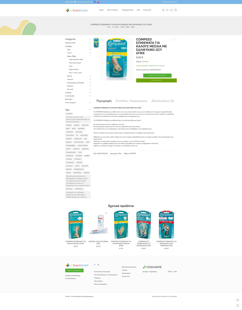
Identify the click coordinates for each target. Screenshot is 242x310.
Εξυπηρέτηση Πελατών (129, 267)
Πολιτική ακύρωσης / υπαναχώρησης (105, 274)
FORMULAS (78, 138)
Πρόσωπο (70, 86)
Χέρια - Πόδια (125, 27)
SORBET (87, 155)
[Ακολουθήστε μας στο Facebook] (95, 264)
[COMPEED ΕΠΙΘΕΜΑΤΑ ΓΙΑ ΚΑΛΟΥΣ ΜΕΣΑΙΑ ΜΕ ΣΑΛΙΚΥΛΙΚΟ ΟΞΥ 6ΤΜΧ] (96, 43)
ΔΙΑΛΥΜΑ (85, 166)
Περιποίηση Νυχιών (75, 63)
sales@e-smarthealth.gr (72, 275)
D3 (77, 135)
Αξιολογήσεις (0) (162, 101)
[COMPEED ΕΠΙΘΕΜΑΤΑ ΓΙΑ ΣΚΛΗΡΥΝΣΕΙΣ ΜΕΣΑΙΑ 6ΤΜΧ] (121, 225)
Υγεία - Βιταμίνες (70, 102)
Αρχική (101, 10)
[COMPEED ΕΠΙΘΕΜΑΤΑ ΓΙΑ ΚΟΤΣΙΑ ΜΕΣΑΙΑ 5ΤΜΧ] (75, 225)
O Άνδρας (68, 92)
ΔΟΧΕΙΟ (68, 169)
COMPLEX (69, 132)
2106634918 (70, 2)
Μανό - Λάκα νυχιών (75, 72)
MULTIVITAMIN (82, 145)
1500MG (76, 125)
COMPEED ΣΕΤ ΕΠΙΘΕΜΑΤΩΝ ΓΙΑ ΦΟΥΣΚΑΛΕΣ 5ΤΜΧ (144, 243)
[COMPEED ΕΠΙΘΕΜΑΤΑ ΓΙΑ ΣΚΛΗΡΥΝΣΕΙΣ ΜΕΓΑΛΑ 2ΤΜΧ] (175, 39)
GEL (85, 138)
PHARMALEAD (71, 152)
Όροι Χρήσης (98, 281)
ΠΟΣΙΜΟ (86, 172)
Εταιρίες (124, 270)
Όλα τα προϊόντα (112, 10)
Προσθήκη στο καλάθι (157, 75)
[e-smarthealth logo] (77, 265)
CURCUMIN (70, 135)
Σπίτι (108, 27)
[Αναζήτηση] (175, 10)
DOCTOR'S (84, 135)
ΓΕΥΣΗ (77, 166)
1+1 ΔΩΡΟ (69, 113)
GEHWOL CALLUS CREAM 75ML (98, 242)
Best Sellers (68, 99)
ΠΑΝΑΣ (68, 172)
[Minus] (141, 77)
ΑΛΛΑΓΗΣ (69, 166)
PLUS (79, 152)
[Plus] (141, 75)
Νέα (138, 10)
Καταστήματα (126, 273)
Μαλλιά (69, 76)
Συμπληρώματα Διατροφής (75, 82)
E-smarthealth (69, 96)
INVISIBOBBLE (70, 145)
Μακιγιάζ (70, 89)
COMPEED (145, 61)
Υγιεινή (69, 53)
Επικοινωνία (147, 10)
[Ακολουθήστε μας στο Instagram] (98, 264)
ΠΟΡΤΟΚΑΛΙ (77, 172)
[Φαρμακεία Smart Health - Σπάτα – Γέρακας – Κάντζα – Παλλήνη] (76, 10)
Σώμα (69, 49)
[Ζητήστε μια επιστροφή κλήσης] (237, 300)
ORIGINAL (85, 149)
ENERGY (69, 138)
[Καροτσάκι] (163, 10)
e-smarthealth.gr (70, 278)
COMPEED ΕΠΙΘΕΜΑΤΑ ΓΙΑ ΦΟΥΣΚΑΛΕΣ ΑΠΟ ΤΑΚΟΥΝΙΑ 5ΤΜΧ (166, 243)
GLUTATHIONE (78, 142)
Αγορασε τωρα (156, 80)
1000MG (68, 125)
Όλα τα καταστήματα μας (84, 2)
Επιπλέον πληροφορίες (131, 101)
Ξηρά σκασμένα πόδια (76, 59)
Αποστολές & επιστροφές (102, 271)
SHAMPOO (69, 155)
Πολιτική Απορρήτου (100, 284)
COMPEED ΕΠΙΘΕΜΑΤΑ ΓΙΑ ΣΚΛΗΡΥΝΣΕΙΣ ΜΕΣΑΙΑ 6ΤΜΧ (121, 243)
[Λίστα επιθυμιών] (102, 40)
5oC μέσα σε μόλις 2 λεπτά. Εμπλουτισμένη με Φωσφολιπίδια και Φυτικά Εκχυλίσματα (77, 119)
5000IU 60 (85, 125)
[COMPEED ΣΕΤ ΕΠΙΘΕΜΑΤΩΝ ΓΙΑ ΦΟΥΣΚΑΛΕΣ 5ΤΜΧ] (143, 225)
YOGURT (79, 162)
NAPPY (68, 149)
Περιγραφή (103, 101)
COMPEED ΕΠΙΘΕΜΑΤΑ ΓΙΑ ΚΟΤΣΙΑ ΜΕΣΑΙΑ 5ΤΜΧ (76, 242)
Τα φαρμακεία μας (127, 10)
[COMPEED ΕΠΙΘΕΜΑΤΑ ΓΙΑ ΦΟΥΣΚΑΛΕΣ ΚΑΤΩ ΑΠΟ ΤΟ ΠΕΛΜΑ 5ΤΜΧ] (171, 39)
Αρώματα (70, 79)
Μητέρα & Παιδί (70, 43)
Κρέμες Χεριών (73, 69)
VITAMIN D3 (70, 162)
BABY (68, 128)
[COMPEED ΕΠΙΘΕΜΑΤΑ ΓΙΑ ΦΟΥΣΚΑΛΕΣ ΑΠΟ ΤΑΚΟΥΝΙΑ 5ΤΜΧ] (166, 225)
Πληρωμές (97, 278)
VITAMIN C (77, 159)
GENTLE (68, 142)
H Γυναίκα (115, 27)
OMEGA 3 (76, 149)
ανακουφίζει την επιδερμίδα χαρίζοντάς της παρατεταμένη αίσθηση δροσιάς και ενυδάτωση (76, 195)
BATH (74, 128)
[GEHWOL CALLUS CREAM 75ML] (98, 225)
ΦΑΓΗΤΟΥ (69, 189)
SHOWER (79, 155)
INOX (87, 142)
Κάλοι (133, 27)
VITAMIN (69, 159)
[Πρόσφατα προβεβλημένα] (237, 305)
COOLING (79, 132)
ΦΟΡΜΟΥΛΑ (79, 189)
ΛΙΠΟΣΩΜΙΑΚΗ (78, 169)
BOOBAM (81, 128)
